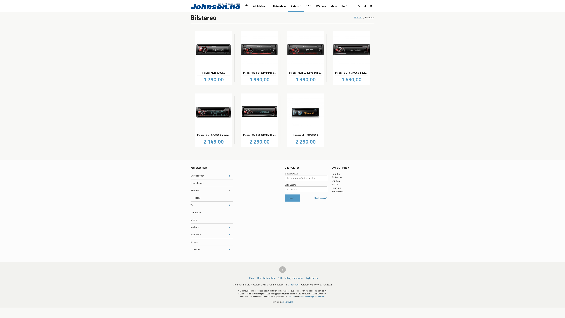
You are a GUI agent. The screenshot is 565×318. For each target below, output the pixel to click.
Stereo (334, 5)
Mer (343, 5)
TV (307, 5)
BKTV (335, 184)
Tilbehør (197, 197)
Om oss (336, 181)
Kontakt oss (338, 191)
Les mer (291, 296)
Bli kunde (337, 177)
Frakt (251, 278)
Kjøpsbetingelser (266, 278)
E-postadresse (291, 173)
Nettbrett (195, 227)
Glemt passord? (320, 198)
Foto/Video (196, 234)
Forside (358, 17)
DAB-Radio (321, 5)
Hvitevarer (195, 249)
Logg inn (336, 188)
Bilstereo (295, 5)
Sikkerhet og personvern (290, 278)
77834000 (293, 284)
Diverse (194, 241)
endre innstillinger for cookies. (312, 296)
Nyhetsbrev (312, 278)
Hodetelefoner (279, 5)
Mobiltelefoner (259, 5)
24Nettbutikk (287, 301)
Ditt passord (290, 184)
